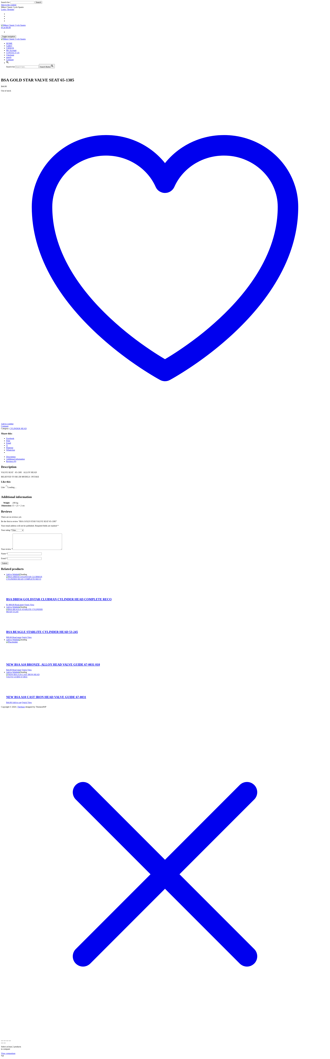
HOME (9, 43)
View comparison (8, 1053)
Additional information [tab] (15, 459)
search (8, 57)
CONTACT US (12, 53)
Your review (7, 549)
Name (4, 554)
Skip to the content (8, 5)
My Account (11, 50)
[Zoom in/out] (2, 1040)
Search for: (5, 2)
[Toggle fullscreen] (5, 1040)
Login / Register (7, 9)
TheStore (21, 707)
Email (4, 558)
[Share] (7, 1040)
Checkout (10, 55)
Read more (19, 605)
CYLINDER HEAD (18, 428)
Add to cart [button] (16, 702)
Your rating (6, 530)
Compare (10, 60)
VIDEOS (10, 48)
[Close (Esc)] (10, 1040)
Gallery (9, 46)
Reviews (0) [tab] (11, 461)
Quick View (29, 605)
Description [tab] (11, 457)
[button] (7, 63)
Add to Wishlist (12, 574)
